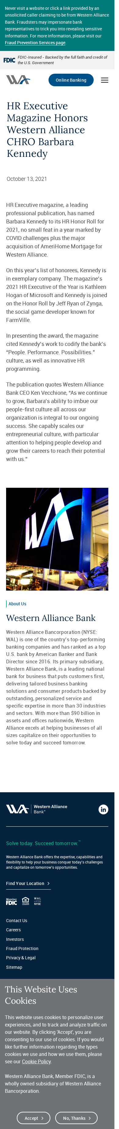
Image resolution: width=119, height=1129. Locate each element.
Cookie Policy (36, 1061)
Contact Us (16, 920)
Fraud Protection (22, 948)
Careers (13, 930)
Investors (15, 939)
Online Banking (71, 80)
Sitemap (14, 967)
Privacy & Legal (21, 957)
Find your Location (25, 883)
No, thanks (74, 1118)
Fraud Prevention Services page (35, 42)
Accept (31, 1118)
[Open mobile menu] (104, 80)
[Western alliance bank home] (18, 79)
